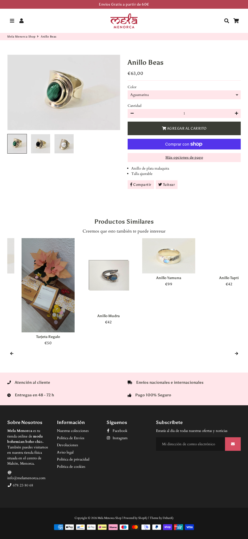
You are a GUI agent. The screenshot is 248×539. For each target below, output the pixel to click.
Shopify (142, 518)
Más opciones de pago (184, 157)
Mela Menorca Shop (21, 36)
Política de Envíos (70, 438)
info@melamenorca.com (26, 478)
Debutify (168, 518)
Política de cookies (71, 466)
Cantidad (134, 105)
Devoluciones (67, 445)
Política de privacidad (73, 459)
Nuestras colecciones (73, 430)
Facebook (119, 430)
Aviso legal (65, 452)
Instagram (120, 438)
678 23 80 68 (22, 485)
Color (132, 87)
